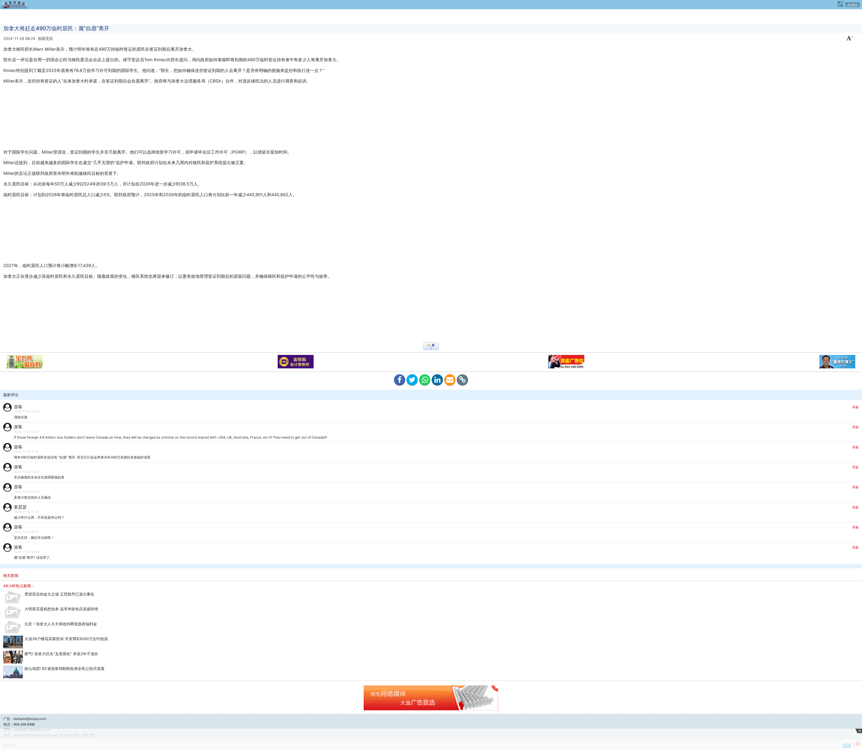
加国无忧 (45, 38)
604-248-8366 (24, 724)
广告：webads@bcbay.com (24, 719)
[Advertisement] (431, 16)
